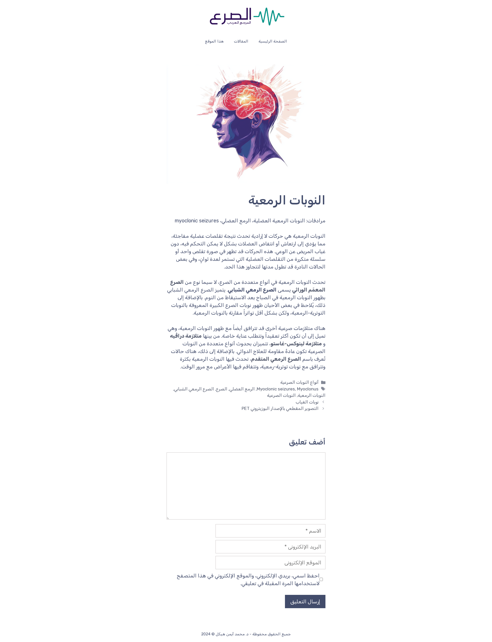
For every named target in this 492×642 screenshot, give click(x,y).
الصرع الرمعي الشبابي (194, 388)
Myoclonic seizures (276, 388)
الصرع (221, 388)
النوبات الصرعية (281, 395)
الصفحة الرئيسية (273, 41)
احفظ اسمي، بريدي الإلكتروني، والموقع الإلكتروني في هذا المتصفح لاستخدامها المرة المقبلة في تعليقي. (248, 579)
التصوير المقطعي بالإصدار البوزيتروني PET (280, 408)
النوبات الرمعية (311, 395)
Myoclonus (308, 388)
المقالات (241, 41)
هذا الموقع (214, 41)
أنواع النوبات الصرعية (299, 382)
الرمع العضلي (242, 388)
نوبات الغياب (307, 402)
